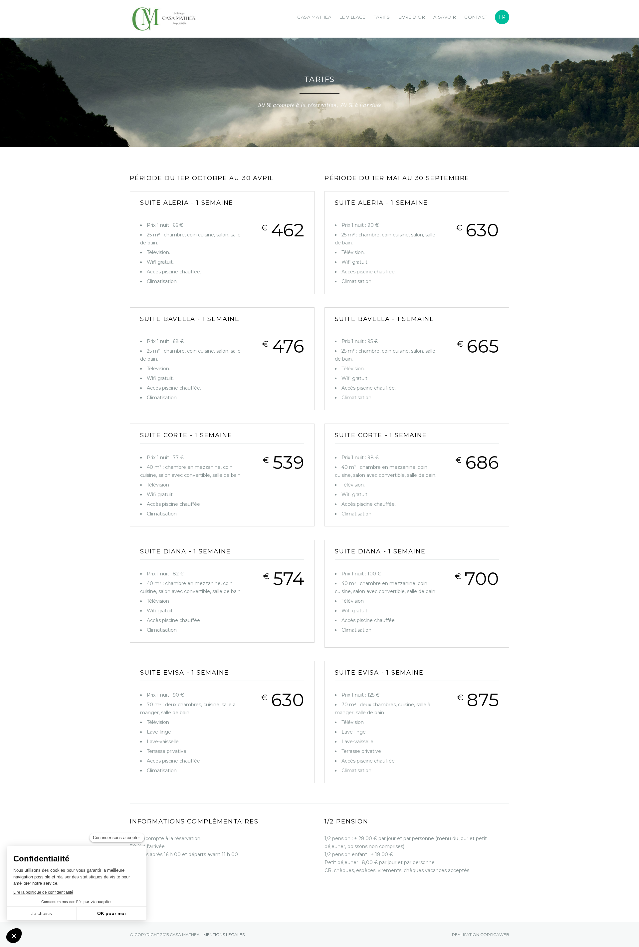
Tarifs (382, 17)
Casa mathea (314, 17)
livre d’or (411, 17)
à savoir (444, 17)
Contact (476, 17)
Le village (352, 17)
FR (502, 17)
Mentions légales (224, 934)
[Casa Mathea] (146, 19)
